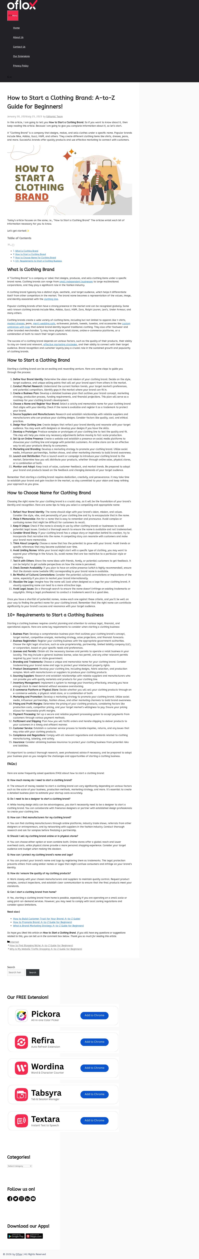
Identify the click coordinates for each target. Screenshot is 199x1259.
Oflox (19, 1254)
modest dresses (15, 323)
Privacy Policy (20, 65)
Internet (14, 942)
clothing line (51, 299)
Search (11, 967)
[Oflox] (22, 8)
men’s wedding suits (44, 323)
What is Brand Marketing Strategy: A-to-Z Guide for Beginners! (48, 925)
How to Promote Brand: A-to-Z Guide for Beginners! (42, 922)
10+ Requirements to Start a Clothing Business (38, 261)
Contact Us (19, 46)
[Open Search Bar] (9, 77)
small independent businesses (76, 281)
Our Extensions (21, 56)
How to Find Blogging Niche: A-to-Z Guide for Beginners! (41, 945)
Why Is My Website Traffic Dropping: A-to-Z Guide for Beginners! (46, 949)
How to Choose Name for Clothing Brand (35, 257)
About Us (18, 37)
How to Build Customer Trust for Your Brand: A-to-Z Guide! (46, 918)
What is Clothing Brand (26, 251)
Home (16, 27)
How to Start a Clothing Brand (30, 254)
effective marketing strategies (60, 344)
